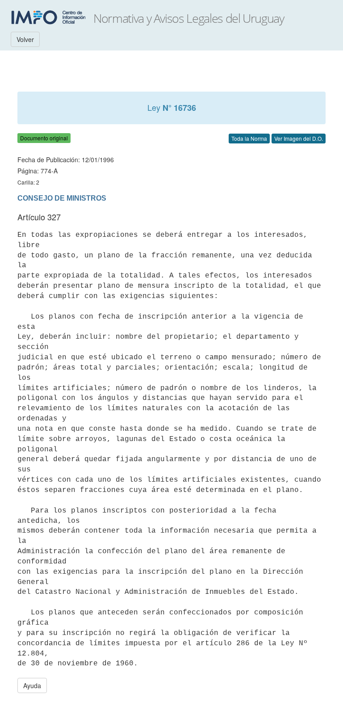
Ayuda (32, 685)
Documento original (44, 138)
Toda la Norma (249, 138)
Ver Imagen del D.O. (298, 138)
